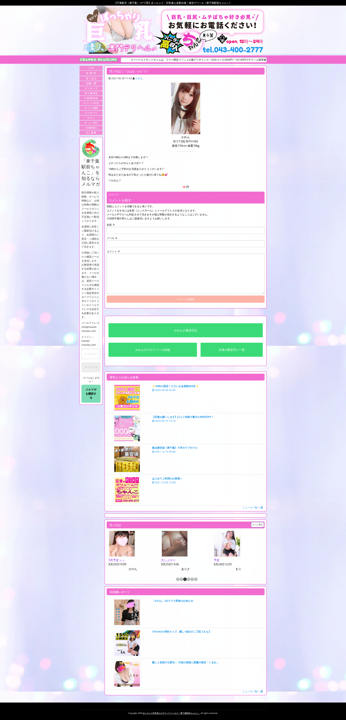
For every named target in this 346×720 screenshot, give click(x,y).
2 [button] (181, 579)
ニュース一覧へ (251, 507)
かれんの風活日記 (185, 330)
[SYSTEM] (91, 93)
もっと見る (257, 524)
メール (112, 238)
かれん (139, 78)
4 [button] (188, 579)
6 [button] (195, 579)
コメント (113, 251)
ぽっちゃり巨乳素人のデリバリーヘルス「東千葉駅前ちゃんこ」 (171, 713)
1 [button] (177, 579)
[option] (133, 550)
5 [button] (192, 579)
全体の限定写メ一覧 (232, 350)
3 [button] (185, 579)
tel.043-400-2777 (233, 49)
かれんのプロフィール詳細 (152, 350)
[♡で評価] (184, 186)
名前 (111, 224)
